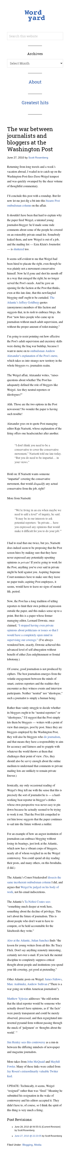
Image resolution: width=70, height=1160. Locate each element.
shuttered (18, 249)
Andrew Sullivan (37, 984)
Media (37, 1144)
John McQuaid (36, 1061)
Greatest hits (35, 103)
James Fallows (53, 979)
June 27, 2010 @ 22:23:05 (28, 1136)
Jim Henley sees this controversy (26, 1042)
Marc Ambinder (16, 984)
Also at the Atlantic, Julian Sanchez (28, 940)
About (35, 82)
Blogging (27, 1144)
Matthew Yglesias (17, 998)
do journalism (52, 737)
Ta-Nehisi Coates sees (37, 901)
